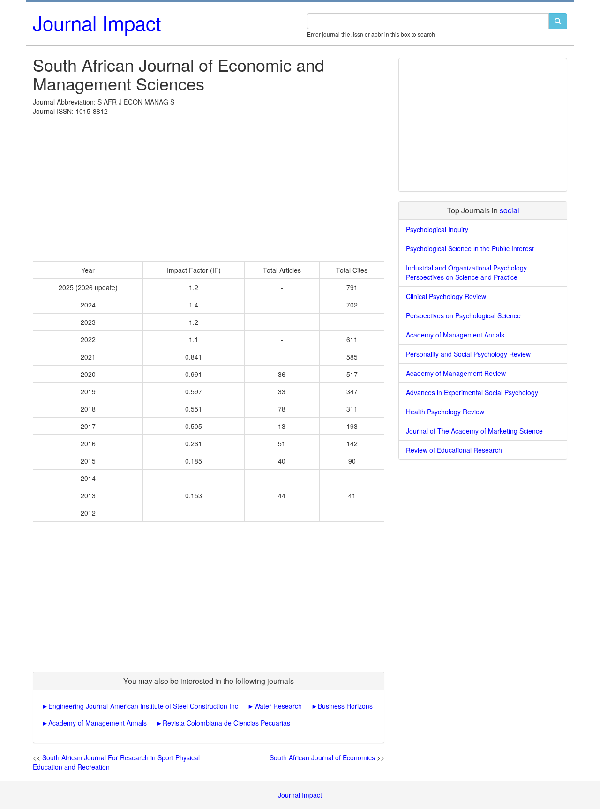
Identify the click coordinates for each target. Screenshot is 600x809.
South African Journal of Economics (322, 757)
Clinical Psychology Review (446, 296)
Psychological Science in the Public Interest (470, 248)
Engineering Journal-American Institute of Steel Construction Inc (143, 706)
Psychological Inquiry (437, 229)
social (509, 210)
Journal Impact (97, 22)
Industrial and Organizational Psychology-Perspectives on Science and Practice (467, 272)
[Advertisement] (208, 186)
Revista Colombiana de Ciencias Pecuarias (226, 722)
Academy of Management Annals (97, 722)
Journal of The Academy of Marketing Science (474, 430)
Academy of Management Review (456, 373)
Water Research (278, 706)
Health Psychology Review (445, 411)
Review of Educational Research (454, 450)
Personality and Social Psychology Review (468, 354)
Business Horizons (345, 706)
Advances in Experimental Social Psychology (472, 392)
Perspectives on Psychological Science (463, 315)
